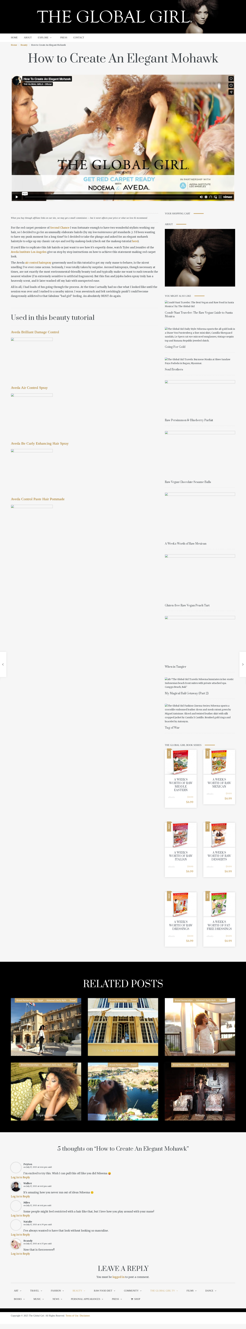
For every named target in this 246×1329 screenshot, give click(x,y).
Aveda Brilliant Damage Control (35, 332)
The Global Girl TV (162, 1290)
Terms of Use (72, 1315)
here (135, 241)
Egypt (40, 1000)
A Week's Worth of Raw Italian (180, 856)
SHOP (137, 1299)
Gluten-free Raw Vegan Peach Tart (187, 605)
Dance (209, 1290)
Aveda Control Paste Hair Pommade (38, 499)
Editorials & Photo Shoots (206, 1065)
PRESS (63, 37)
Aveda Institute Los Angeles (29, 252)
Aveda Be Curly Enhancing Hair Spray (40, 443)
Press (115, 1299)
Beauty (24, 45)
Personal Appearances (85, 1299)
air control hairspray (38, 262)
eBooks (171, 797)
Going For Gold (175, 347)
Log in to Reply (20, 1177)
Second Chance (59, 227)
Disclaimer (85, 1315)
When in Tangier (175, 667)
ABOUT (28, 37)
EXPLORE (43, 37)
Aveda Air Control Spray (29, 388)
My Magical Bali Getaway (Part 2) (186, 693)
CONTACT (78, 37)
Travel (73, 1000)
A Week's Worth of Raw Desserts (219, 856)
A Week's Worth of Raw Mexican (185, 544)
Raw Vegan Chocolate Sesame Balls (188, 482)
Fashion (56, 1290)
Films (190, 1290)
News (56, 1299)
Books (18, 1299)
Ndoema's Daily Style (56, 1000)
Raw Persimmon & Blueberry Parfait (189, 420)
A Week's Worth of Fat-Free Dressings (219, 925)
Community (131, 1290)
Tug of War (172, 728)
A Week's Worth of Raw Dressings (180, 925)
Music (37, 1299)
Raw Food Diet (103, 1290)
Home (14, 45)
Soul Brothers (174, 369)
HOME (14, 37)
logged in (118, 1277)
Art (16, 1290)
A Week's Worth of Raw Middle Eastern (180, 785)
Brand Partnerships (25, 1000)
